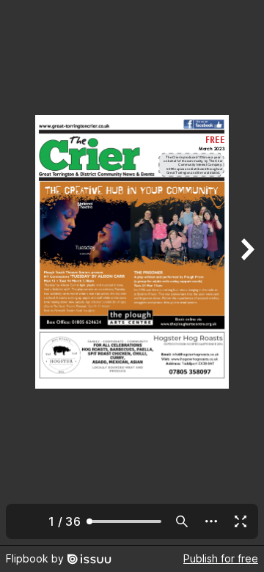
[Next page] (246, 272)
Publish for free (220, 558)
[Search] (182, 521)
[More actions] (211, 521)
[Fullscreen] (240, 521)
